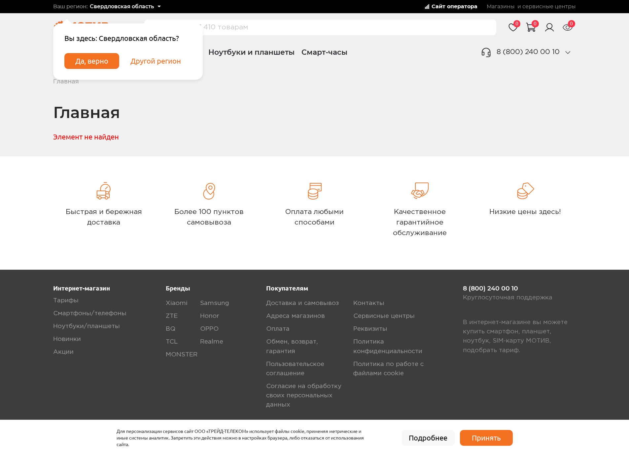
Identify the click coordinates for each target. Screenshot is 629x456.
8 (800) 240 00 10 (528, 52)
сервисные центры (549, 6)
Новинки (67, 339)
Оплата (278, 329)
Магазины (501, 6)
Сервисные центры (384, 316)
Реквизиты (370, 329)
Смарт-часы (324, 52)
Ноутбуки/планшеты (86, 326)
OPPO (209, 329)
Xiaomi (177, 303)
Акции (63, 352)
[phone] (568, 52)
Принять (486, 438)
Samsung (214, 303)
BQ (170, 329)
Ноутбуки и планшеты (251, 52)
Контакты (368, 303)
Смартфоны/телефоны (89, 313)
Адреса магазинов (295, 316)
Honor (209, 316)
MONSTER (181, 354)
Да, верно (91, 61)
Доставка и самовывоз (302, 303)
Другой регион (155, 61)
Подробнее (428, 438)
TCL (172, 342)
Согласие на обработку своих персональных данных (303, 395)
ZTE (172, 316)
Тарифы (66, 300)
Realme (211, 342)
